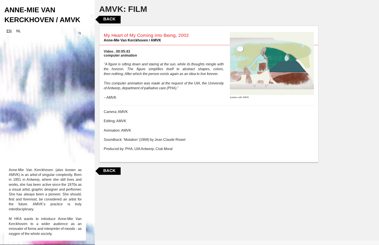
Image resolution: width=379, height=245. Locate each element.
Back (109, 19)
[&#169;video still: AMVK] (272, 63)
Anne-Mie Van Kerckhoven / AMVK (132, 40)
